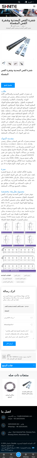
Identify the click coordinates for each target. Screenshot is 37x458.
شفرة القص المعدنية (20, 278)
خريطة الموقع (11, 448)
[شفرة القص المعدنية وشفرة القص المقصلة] (27, 385)
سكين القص (17, 275)
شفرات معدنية (20, 281)
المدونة (4, 448)
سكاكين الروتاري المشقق (10, 396)
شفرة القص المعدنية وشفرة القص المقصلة (27, 392)
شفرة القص (16, 26)
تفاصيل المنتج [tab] (8, 85)
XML (17, 448)
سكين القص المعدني (8, 281)
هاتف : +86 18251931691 (16, 424)
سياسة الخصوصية (26, 448)
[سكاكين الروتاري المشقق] (9, 386)
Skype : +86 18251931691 (16, 418)
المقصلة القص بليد (7, 278)
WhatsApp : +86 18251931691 (17, 426)
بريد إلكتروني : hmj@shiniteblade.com (20, 416)
